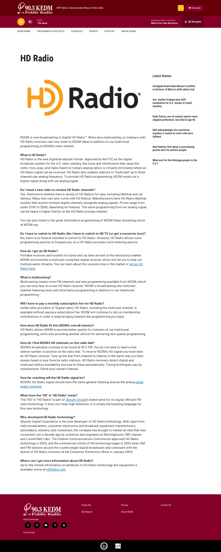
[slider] (34, 21)
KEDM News (24, 31)
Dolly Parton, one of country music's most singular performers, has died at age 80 (175, 118)
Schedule (77, 31)
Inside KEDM (128, 31)
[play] (21, 22)
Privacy (124, 505)
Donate (196, 7)
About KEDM (127, 512)
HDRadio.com (56, 469)
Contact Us (166, 505)
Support (109, 31)
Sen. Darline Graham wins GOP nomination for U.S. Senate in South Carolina (172, 103)
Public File (86, 505)
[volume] (30, 21)
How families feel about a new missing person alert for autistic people (173, 148)
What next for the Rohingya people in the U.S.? (175, 162)
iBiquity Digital (76, 400)
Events (93, 31)
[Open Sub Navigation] (33, 31)
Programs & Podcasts (51, 31)
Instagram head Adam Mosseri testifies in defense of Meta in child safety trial (174, 87)
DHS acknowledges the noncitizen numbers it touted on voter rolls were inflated (173, 133)
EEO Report (87, 512)
